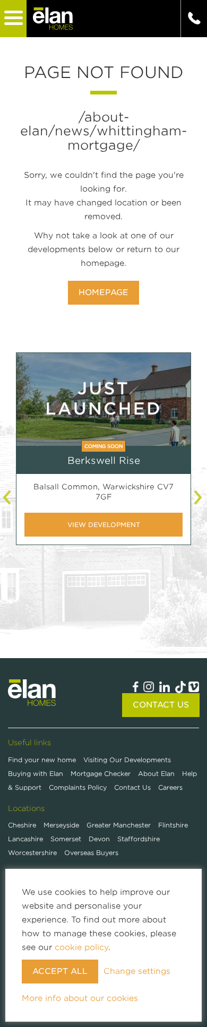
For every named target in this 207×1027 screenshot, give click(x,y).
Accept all (60, 971)
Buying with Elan (36, 774)
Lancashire (25, 839)
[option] (103, 456)
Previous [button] (8, 497)
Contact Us (161, 705)
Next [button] (199, 497)
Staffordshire (138, 839)
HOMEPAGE (103, 292)
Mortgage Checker (102, 774)
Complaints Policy (79, 787)
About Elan (157, 774)
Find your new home (43, 760)
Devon (99, 839)
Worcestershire (32, 853)
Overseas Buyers (91, 853)
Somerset (65, 839)
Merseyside (61, 825)
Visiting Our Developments (127, 760)
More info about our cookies (80, 998)
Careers (170, 787)
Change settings (137, 971)
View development (103, 525)
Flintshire (173, 825)
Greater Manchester (119, 825)
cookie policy (81, 947)
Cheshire (22, 825)
